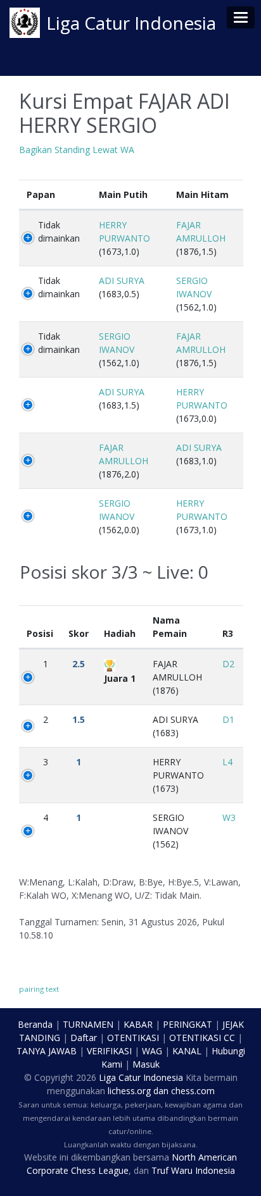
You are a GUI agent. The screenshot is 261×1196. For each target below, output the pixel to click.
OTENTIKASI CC (202, 1038)
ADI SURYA (121, 280)
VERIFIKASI (109, 1051)
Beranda (35, 1024)
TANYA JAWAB (46, 1051)
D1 (228, 719)
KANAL (186, 1051)
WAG (152, 1051)
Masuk (146, 1064)
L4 (227, 762)
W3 (229, 817)
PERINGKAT (187, 1024)
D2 (228, 664)
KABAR (138, 1024)
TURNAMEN (88, 1024)
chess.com (193, 1091)
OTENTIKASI (133, 1038)
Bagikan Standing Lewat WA (76, 150)
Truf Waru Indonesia (193, 1170)
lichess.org (129, 1091)
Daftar (83, 1038)
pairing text (39, 989)
